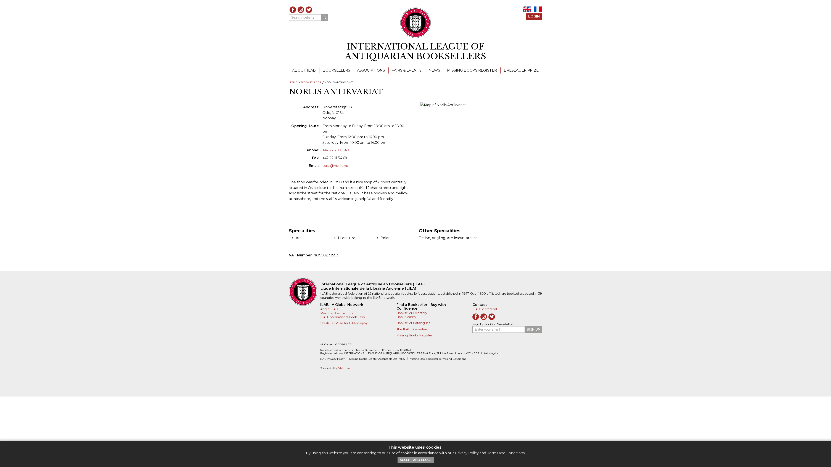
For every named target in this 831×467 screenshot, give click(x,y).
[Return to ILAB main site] (415, 23)
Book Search (406, 317)
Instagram (301, 9)
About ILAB (304, 70)
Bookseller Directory (411, 313)
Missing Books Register (472, 70)
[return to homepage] (304, 292)
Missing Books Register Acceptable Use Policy (377, 358)
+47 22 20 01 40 (335, 150)
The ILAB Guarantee (411, 329)
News (434, 70)
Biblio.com (344, 368)
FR (538, 9)
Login (534, 16)
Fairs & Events (407, 70)
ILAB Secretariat (484, 309)
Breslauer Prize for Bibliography (344, 323)
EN (527, 9)
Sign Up (533, 329)
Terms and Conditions (506, 453)
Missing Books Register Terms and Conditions (438, 358)
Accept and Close (416, 460)
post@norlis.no (335, 166)
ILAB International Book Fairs (342, 317)
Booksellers (336, 70)
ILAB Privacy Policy (332, 358)
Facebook (293, 9)
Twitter (309, 9)
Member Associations (336, 313)
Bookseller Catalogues (413, 323)
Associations (371, 70)
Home (293, 82)
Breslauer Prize (521, 70)
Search (324, 17)
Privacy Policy (467, 453)
